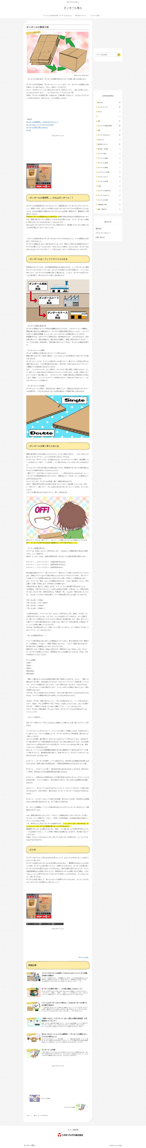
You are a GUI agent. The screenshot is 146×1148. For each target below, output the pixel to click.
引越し (109, 186)
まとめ (28, 130)
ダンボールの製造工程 (47, 923)
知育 (109, 130)
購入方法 (109, 102)
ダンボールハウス (109, 107)
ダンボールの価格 (109, 158)
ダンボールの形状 (109, 163)
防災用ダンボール (109, 144)
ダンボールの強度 (109, 200)
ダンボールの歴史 (109, 167)
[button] (119, 55)
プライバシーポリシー (103, 233)
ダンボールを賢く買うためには (37, 127)
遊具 (109, 121)
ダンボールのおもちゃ (109, 135)
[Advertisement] (57, 149)
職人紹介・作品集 (109, 149)
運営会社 (99, 228)
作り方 (109, 111)
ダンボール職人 (109, 153)
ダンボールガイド (59, 923)
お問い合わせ (100, 237)
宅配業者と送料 (109, 204)
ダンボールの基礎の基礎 (33, 923)
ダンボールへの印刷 (109, 172)
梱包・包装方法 (109, 209)
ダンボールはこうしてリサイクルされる (40, 125)
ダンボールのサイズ (109, 195)
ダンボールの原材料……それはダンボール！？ (42, 122)
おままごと (109, 139)
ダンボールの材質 (109, 181)
